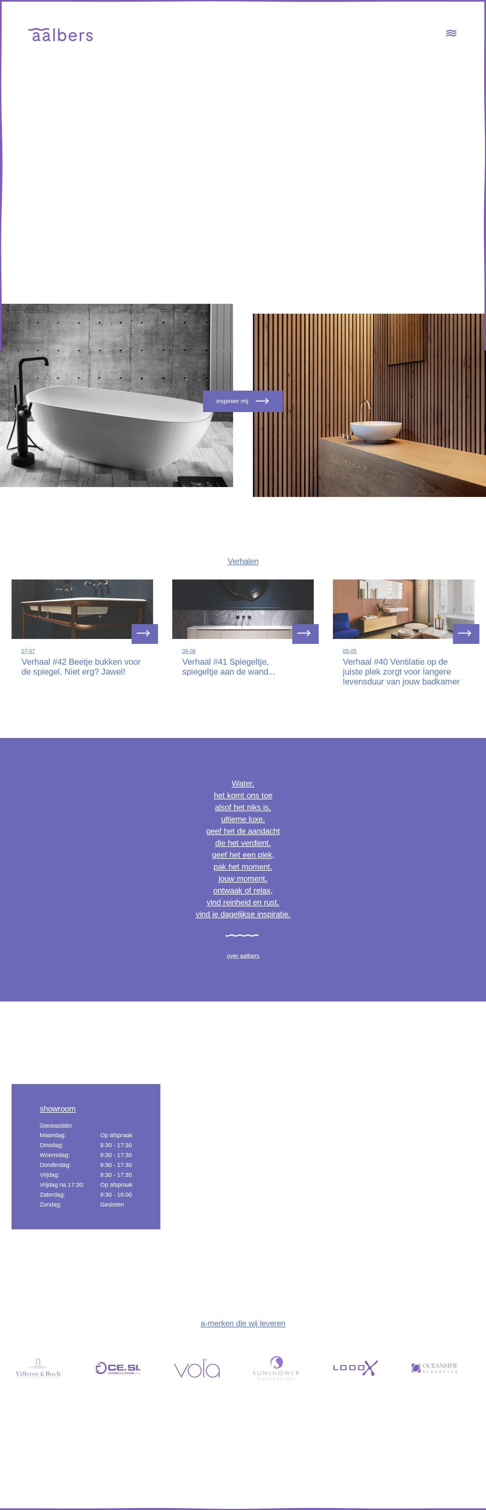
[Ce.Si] (124, 1365)
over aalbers (243, 956)
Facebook (435, 1457)
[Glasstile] (441, 1365)
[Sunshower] (283, 1365)
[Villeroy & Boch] (45, 1365)
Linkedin (437, 1467)
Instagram (435, 1477)
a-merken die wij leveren (243, 1323)
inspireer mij (232, 401)
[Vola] (203, 1365)
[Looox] (362, 1365)
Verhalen (243, 561)
